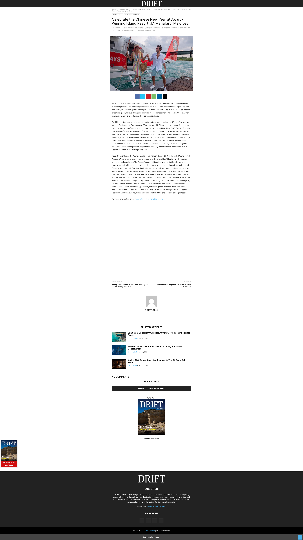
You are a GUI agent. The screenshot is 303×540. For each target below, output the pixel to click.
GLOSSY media (149, 531)
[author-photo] (151, 307)
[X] (142, 96)
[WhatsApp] (154, 96)
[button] (115, 3)
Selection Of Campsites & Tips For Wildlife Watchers (174, 285)
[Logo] (151, 482)
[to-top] (300, 536)
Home (114, 9)
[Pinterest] (148, 96)
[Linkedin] (159, 96)
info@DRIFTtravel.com (156, 506)
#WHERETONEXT (124, 9)
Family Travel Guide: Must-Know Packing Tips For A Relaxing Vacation (130, 285)
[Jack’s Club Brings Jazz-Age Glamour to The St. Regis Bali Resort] (119, 364)
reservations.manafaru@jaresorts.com (151, 199)
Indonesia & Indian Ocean (141, 9)
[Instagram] (148, 316)
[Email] (165, 96)
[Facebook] (137, 96)
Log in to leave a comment (151, 388)
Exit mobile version (151, 537)
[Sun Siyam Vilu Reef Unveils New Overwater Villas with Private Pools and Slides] (119, 337)
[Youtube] (160, 316)
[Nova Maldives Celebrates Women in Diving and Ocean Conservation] (119, 350)
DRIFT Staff (151, 310)
